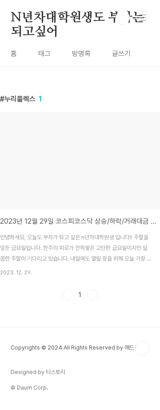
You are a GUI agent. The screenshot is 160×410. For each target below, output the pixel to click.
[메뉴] (142, 17)
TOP (142, 349)
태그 (44, 53)
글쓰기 (121, 53)
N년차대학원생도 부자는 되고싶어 (77, 18)
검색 (122, 17)
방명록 (81, 53)
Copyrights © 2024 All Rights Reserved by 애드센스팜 (80, 347)
